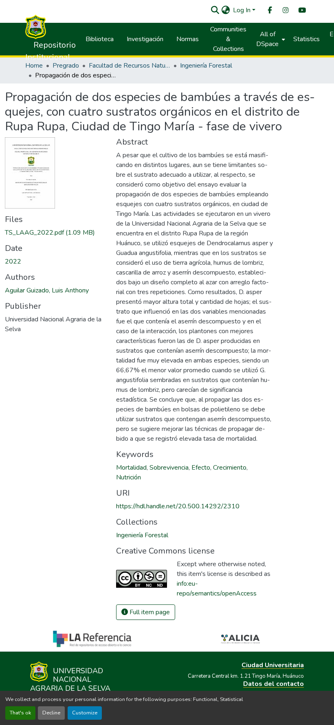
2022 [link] (13, 261)
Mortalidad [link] (131, 467)
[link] (55, 232)
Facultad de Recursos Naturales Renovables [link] (129, 65)
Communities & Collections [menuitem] (228, 39)
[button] (215, 10)
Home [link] (34, 65)
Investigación (145, 39)
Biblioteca (100, 39)
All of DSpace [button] (267, 39)
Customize (84, 712)
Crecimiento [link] (229, 467)
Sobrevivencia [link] (169, 467)
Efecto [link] (200, 467)
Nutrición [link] (128, 477)
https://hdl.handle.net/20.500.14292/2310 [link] (178, 506)
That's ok (20, 712)
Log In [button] (242, 10)
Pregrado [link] (66, 65)
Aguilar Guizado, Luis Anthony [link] (47, 290)
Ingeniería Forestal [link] (206, 65)
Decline (51, 712)
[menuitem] (269, 10)
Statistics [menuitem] (306, 39)
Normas (187, 39)
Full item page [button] (149, 612)
